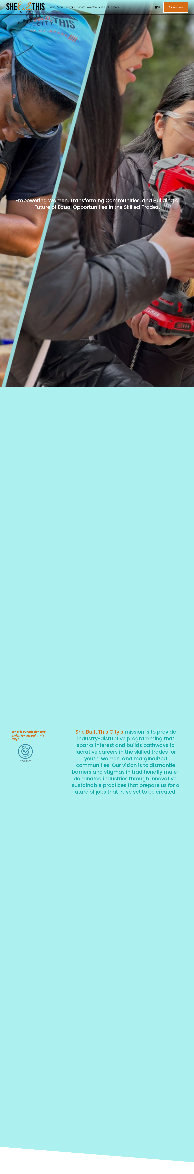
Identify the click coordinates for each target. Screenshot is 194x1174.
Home (52, 7)
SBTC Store (113, 7)
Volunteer (92, 7)
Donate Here (176, 7)
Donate (81, 7)
